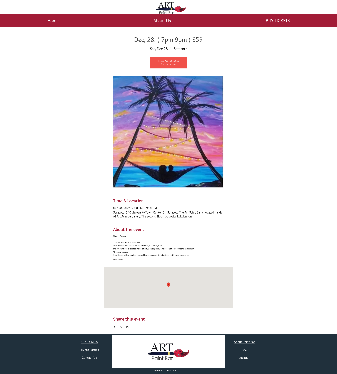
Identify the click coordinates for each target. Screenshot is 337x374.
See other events (168, 64)
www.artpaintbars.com (167, 370)
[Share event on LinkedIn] (127, 327)
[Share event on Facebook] (114, 327)
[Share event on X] (121, 327)
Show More (118, 259)
